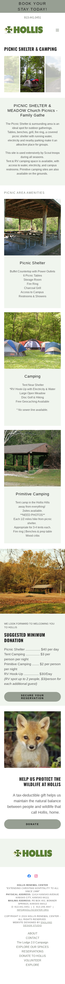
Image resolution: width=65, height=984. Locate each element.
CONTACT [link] (32, 937)
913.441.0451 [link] (32, 17)
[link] (23, 30)
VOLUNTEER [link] (32, 960)
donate (32, 824)
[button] (57, 30)
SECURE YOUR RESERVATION (32, 697)
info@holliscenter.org (33, 910)
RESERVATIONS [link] (33, 951)
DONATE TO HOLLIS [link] (32, 955)
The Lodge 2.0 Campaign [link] (32, 942)
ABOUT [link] (32, 933)
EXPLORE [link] (32, 964)
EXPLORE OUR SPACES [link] (32, 946)
